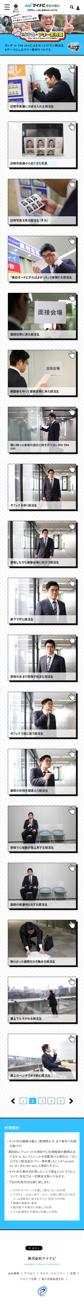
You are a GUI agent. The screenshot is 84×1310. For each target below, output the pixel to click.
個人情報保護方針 (52, 1279)
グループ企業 (28, 1279)
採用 (73, 1273)
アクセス (29, 1273)
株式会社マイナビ (42, 1258)
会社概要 (13, 1273)
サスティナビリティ (52, 1273)
